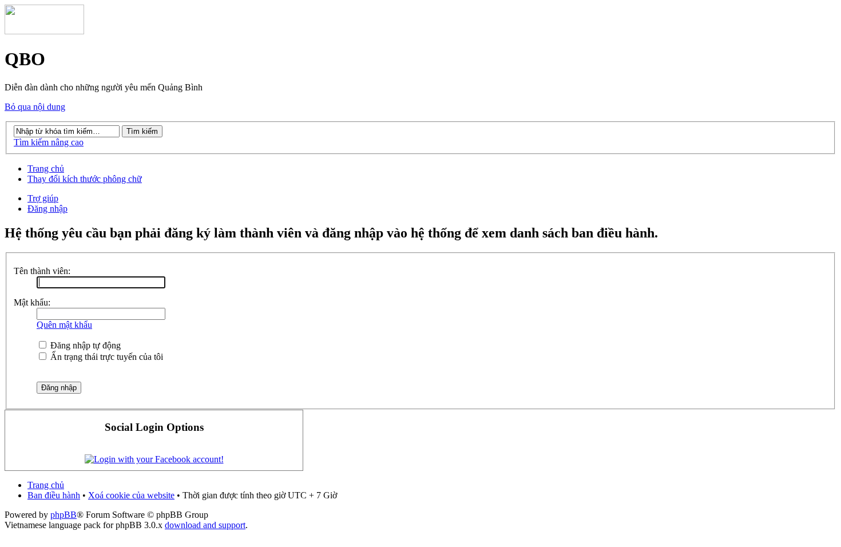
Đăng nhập (47, 208)
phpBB (63, 515)
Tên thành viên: (42, 271)
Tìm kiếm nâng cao (49, 142)
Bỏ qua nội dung (35, 107)
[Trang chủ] (44, 31)
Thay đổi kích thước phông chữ (84, 179)
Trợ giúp (42, 198)
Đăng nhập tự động (84, 345)
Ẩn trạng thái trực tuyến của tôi (105, 357)
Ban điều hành (53, 495)
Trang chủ (45, 168)
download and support (205, 525)
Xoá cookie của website (131, 495)
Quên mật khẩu (64, 325)
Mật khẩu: (32, 302)
